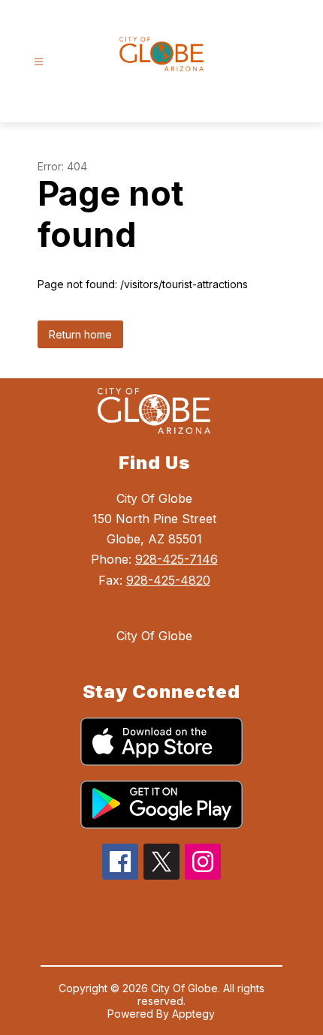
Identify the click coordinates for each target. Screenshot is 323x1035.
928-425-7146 (176, 559)
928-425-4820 (168, 580)
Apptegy (193, 1013)
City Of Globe (154, 635)
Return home (80, 334)
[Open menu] (38, 62)
